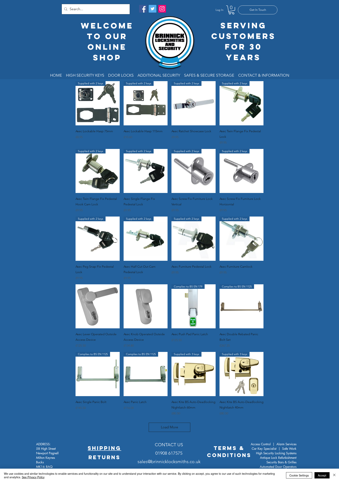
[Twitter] (152, 9)
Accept (322, 475)
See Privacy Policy (33, 477)
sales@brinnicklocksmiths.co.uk (169, 461)
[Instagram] (162, 9)
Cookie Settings (299, 475)
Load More (169, 427)
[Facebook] (143, 9)
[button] (231, 10)
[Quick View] (98, 306)
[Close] (334, 475)
